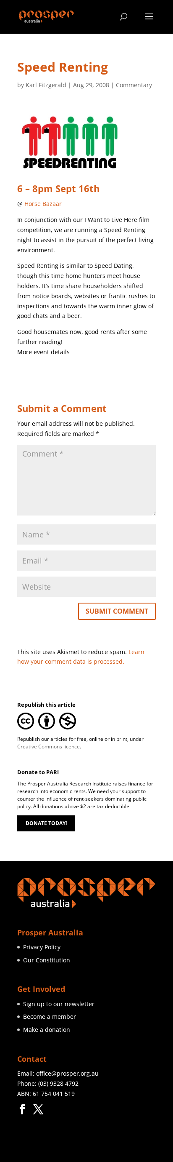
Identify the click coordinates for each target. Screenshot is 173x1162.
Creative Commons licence (48, 746)
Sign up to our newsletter (58, 1004)
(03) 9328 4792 (58, 1083)
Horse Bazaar (43, 204)
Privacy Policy (41, 947)
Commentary (134, 85)
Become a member (49, 1016)
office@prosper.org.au (67, 1073)
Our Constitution (46, 960)
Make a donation (46, 1030)
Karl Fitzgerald (46, 85)
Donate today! (46, 823)
